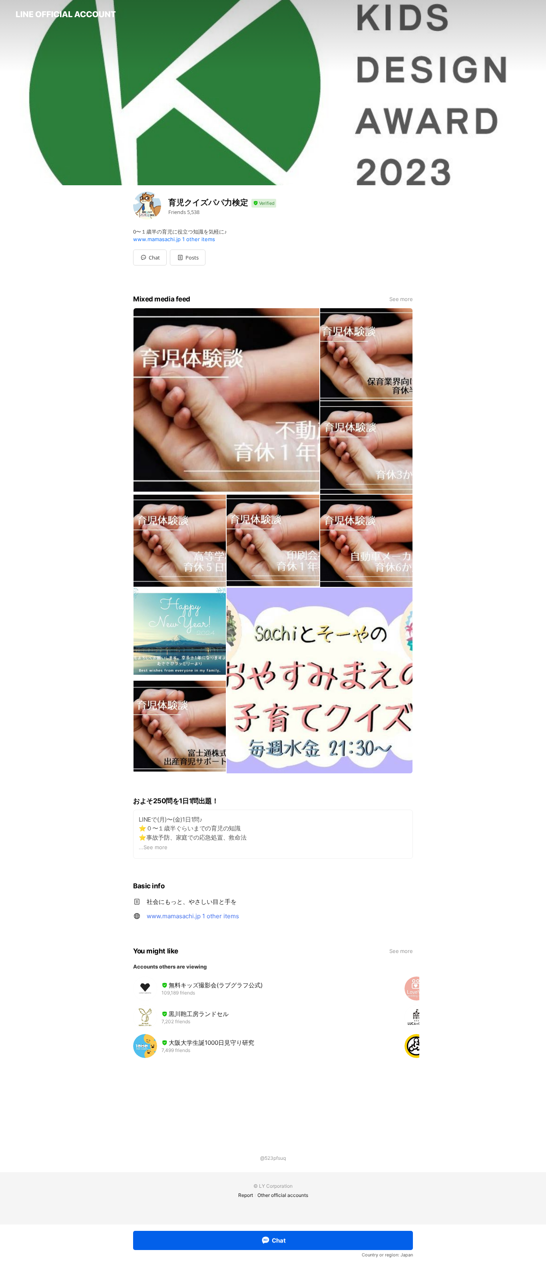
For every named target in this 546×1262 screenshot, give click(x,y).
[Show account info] (263, 203)
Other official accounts (282, 1195)
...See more (153, 847)
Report (245, 1195)
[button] (187, 257)
